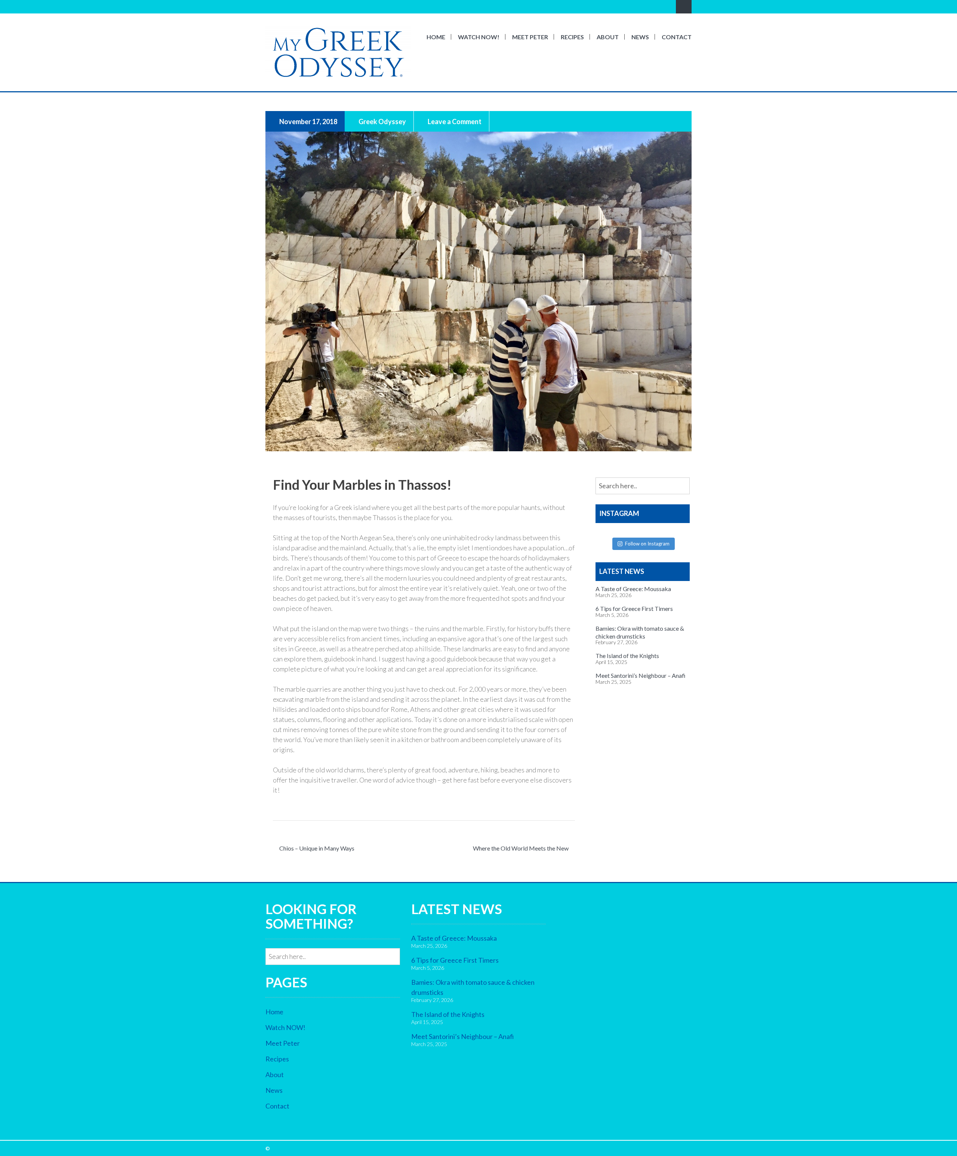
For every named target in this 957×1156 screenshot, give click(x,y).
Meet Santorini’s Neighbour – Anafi (641, 675)
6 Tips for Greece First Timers (634, 608)
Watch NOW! (478, 37)
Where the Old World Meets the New (521, 848)
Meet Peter (530, 37)
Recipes (572, 37)
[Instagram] (280, 6)
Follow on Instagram (647, 544)
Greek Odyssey (381, 121)
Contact (677, 37)
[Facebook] (269, 6)
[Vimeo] (290, 6)
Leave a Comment (454, 121)
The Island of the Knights (627, 655)
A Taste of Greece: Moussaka (633, 588)
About (608, 37)
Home (436, 37)
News (640, 37)
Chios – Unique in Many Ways (316, 848)
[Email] (301, 6)
